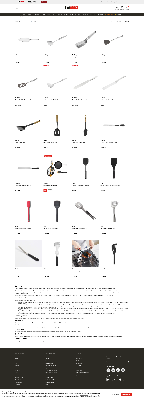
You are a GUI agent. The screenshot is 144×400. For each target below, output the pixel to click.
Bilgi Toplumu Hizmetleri (51, 372)
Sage (16, 358)
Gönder (128, 361)
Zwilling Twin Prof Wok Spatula (51, 57)
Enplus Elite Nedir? (50, 382)
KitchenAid (17, 370)
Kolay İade (78, 365)
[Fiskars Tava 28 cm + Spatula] (57, 168)
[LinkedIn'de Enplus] (113, 370)
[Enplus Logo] (71, 8)
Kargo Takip (79, 363)
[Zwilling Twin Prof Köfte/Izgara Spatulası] (85, 39)
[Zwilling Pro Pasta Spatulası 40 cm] (85, 82)
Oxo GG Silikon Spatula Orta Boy (23, 228)
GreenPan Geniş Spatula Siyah (79, 271)
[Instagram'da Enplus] (108, 370)
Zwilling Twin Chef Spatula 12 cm (108, 142)
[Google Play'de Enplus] (111, 379)
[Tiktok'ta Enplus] (118, 370)
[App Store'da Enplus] (123, 379)
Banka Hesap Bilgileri (51, 379)
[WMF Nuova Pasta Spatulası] (28, 39)
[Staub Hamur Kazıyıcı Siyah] (85, 125)
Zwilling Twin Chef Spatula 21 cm (23, 185)
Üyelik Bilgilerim (80, 356)
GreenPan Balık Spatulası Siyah (108, 271)
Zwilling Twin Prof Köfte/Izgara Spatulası (82, 57)
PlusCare (103, 1)
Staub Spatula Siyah (20, 142)
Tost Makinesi (18, 382)
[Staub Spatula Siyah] (28, 125)
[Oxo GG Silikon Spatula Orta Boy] (28, 211)
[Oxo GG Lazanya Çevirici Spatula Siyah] (114, 168)
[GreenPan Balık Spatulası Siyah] (114, 253)
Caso (16, 372)
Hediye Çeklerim (80, 370)
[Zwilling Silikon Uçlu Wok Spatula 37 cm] (114, 39)
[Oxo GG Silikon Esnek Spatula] (57, 211)
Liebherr (17, 356)
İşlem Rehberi (49, 387)
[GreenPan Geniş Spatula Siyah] (85, 253)
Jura (16, 360)
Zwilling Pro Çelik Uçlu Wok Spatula (52, 99)
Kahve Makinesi (18, 379)
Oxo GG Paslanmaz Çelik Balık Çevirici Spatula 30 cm (56, 271)
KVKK (47, 375)
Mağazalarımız (125, 1)
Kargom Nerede (116, 1)
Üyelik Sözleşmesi (50, 368)
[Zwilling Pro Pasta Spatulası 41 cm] (114, 82)
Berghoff (17, 375)
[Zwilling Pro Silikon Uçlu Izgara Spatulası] (28, 82)
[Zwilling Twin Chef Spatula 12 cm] (114, 125)
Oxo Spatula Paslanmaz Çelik (107, 228)
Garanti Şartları (49, 377)
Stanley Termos (19, 377)
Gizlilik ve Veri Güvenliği (51, 370)
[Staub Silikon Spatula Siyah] (57, 125)
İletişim (108, 1)
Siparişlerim (79, 358)
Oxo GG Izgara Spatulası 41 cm (79, 228)
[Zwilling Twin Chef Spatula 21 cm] (28, 168)
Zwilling (17, 365)
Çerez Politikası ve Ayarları (82, 375)
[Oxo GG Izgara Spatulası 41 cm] (85, 211)
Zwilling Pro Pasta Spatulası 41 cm (108, 99)
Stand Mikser (18, 387)
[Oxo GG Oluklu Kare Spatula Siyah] (85, 168)
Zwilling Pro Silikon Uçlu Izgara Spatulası (25, 99)
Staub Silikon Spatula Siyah (50, 142)
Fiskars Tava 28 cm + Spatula (51, 185)
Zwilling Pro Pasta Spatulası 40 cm (80, 99)
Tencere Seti (18, 384)
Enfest (47, 384)
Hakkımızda (48, 356)
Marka (35, 21)
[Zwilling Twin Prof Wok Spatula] (57, 39)
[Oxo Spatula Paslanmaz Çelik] (114, 211)
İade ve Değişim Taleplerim (82, 372)
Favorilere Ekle (39, 29)
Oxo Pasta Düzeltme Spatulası (22, 271)
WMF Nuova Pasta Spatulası (22, 57)
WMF (16, 363)
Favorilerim (78, 368)
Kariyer (47, 360)
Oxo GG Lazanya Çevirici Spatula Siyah (110, 185)
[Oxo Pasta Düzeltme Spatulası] (28, 253)
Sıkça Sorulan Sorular (51, 365)
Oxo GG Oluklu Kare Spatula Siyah (80, 185)
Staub (16, 368)
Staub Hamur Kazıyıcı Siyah (78, 142)
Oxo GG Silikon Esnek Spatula (51, 228)
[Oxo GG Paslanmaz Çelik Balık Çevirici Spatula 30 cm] (57, 253)
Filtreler (17, 21)
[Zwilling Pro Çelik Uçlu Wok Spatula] (57, 82)
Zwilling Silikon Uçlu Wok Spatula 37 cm (110, 57)
